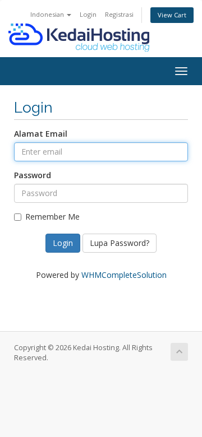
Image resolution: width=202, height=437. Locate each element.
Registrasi (119, 14)
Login (88, 14)
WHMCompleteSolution (124, 274)
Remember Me (52, 216)
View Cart (172, 15)
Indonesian (48, 14)
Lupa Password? (119, 243)
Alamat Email (40, 133)
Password (32, 175)
